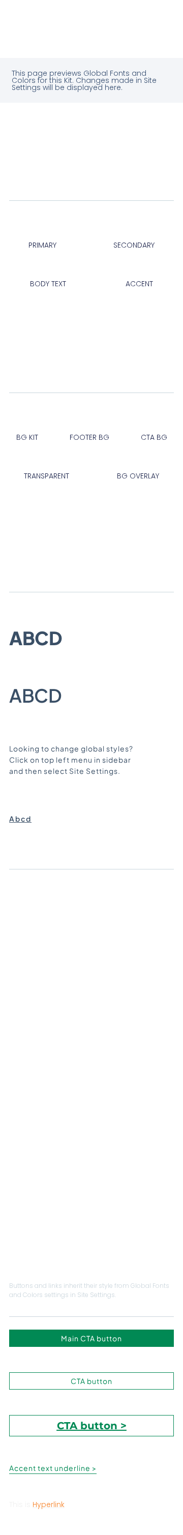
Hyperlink (49, 1504)
